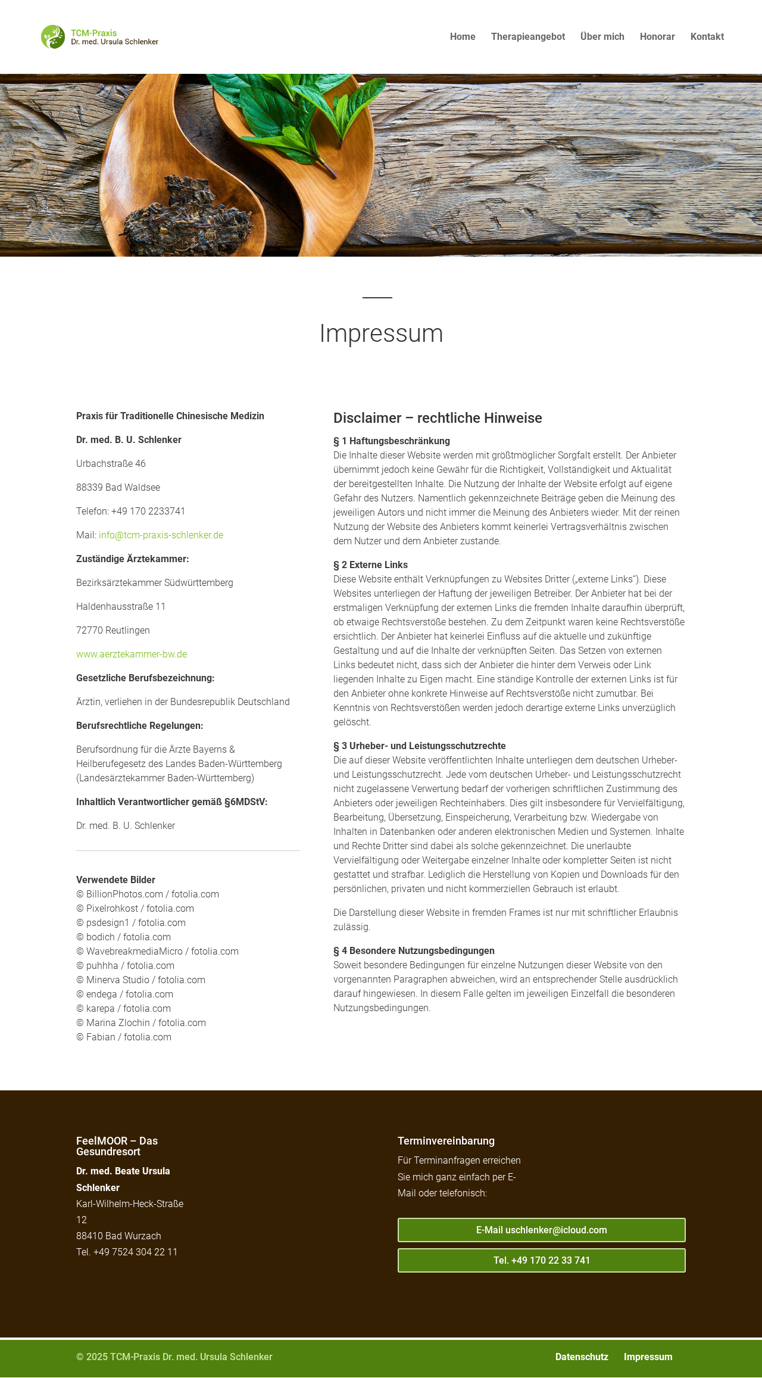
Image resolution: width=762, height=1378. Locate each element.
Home (463, 37)
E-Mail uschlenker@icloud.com (541, 1230)
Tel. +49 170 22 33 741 (542, 1260)
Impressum (648, 1357)
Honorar (657, 37)
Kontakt (707, 37)
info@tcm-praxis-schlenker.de (161, 535)
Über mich (602, 37)
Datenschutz (581, 1357)
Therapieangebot (528, 37)
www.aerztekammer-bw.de (131, 654)
